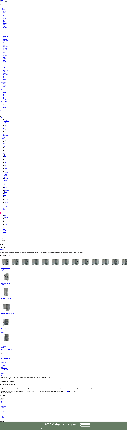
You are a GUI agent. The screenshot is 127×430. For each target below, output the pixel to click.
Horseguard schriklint (5, 149)
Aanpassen (85, 425)
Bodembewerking (4, 79)
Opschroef (4, 29)
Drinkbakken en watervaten (5, 74)
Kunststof (4, 31)
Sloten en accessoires (5, 66)
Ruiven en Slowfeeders (5, 46)
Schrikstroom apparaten (6, 147)
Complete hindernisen (5, 92)
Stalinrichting (4, 44)
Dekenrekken (4, 57)
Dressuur (4, 95)
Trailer (3, 64)
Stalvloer (3, 102)
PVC (3, 20)
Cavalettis (5, 215)
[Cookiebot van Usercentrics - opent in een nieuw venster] (40, 428)
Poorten (5, 142)
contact (68, 391)
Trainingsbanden (4, 205)
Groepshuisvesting (5, 23)
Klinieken (4, 24)
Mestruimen (4, 62)
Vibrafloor (4, 208)
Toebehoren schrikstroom (5, 36)
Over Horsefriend (3, 410)
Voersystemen (4, 25)
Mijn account (2, 405)
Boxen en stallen (3, 9)
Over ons (2, 6)
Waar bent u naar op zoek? (3, 3)
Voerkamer (4, 184)
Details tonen (46, 428)
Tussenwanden (4, 11)
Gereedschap (4, 59)
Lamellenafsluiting (5, 16)
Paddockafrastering (5, 39)
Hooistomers (4, 68)
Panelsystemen (4, 38)
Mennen (3, 97)
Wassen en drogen (6, 175)
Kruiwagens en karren (5, 48)
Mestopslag (5, 165)
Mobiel (3, 43)
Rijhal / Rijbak (4, 75)
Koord (4, 146)
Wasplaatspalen (4, 18)
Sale (1, 108)
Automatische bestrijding (5, 70)
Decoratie (4, 137)
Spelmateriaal (4, 222)
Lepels (4, 214)
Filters (1, 239)
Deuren (3, 14)
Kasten (3, 56)
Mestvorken (4, 60)
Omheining (2, 138)
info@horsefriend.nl (4, 235)
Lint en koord (4, 144)
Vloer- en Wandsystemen (4, 101)
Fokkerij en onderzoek (5, 22)
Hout (3, 28)
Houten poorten (5, 192)
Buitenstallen (4, 12)
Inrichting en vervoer (3, 157)
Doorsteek (5, 141)
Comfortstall (4, 21)
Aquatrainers (4, 86)
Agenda (2, 412)
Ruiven (4, 193)
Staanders (4, 91)
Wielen (3, 51)
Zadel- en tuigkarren (6, 172)
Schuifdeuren (4, 15)
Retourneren (2, 407)
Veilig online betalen (3, 406)
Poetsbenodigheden (5, 54)
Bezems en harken (4, 61)
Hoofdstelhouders (4, 58)
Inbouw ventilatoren (5, 81)
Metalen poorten (4, 73)
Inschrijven (1, 399)
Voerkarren (4, 67)
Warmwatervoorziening (5, 53)
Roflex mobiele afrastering (5, 40)
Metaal (3, 37)
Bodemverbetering (6, 194)
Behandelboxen (4, 122)
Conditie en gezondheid (3, 82)
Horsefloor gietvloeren (6, 131)
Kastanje (3, 30)
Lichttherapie (4, 87)
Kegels (4, 221)
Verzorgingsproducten (5, 84)
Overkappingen (4, 26)
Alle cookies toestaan (85, 423)
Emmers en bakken (5, 63)
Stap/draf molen (4, 105)
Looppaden (4, 104)
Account (2, 8)
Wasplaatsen (4, 228)
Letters (3, 96)
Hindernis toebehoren (6, 217)
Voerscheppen (5, 187)
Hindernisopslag (4, 99)
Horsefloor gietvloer (5, 231)
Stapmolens (4, 83)
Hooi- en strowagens (5, 49)
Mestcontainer (4, 50)
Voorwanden (4, 10)
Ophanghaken (5, 174)
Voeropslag (5, 186)
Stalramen (4, 13)
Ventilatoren (4, 80)
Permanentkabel (4, 34)
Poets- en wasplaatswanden (5, 135)
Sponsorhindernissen (5, 93)
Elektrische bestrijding (5, 71)
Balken (3, 90)
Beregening (4, 78)
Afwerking (4, 134)
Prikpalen (5, 156)
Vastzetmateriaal (4, 52)
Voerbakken (4, 45)
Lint (3, 33)
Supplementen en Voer (5, 85)
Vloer (3, 65)
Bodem (3, 76)
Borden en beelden (5, 27)
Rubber (3, 19)
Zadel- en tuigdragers (5, 55)
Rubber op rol (4, 107)
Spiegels (3, 77)
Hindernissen (2, 89)
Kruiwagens (5, 164)
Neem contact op (2, 249)
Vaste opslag (4, 100)
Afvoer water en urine (6, 132)
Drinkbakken (5, 160)
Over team (2, 411)
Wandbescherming (6, 182)
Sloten (3, 94)
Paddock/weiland (4, 103)
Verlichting (4, 17)
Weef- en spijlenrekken (6, 121)
